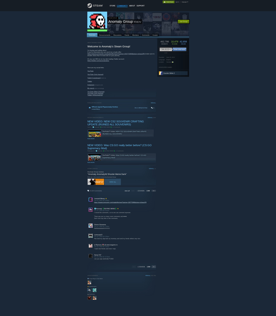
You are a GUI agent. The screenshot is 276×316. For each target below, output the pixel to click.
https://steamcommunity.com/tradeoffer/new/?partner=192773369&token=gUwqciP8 (116, 54)
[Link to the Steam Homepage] (95, 7)
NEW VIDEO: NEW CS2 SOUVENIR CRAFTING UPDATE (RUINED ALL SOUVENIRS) (115, 123)
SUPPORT (141, 6)
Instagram (90, 85)
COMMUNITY (122, 6)
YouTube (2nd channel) (95, 74)
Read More (91, 138)
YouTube (90, 71)
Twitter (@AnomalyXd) (95, 95)
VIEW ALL (153, 103)
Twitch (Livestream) (94, 78)
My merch (90, 88)
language (184, 2)
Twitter (89, 81)
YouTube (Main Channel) (95, 92)
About (132, 6)
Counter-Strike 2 (169, 73)
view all (127, 191)
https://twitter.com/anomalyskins (98, 61)
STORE (112, 6)
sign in (177, 2)
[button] (121, 107)
